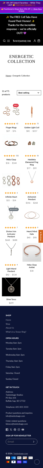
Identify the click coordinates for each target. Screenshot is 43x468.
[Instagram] (19, 429)
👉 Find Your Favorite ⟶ (24, 5)
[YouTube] (23, 429)
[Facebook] (7, 429)
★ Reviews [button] (41, 236)
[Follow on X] (11, 429)
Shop (8, 324)
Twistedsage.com (20, 453)
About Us (10, 328)
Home (8, 76)
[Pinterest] (15, 429)
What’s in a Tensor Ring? (16, 332)
